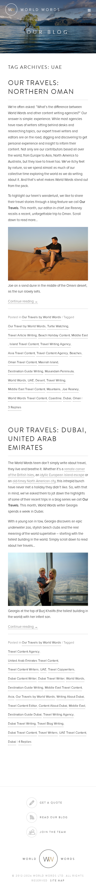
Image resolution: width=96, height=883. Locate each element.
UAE (31, 380)
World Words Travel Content (27, 398)
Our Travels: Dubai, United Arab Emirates (47, 438)
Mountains (54, 389)
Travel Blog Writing (50, 723)
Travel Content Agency (52, 353)
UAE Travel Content (72, 732)
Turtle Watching (57, 326)
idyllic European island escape (62, 475)
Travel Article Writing (22, 335)
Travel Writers (48, 732)
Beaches (76, 353)
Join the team (53, 832)
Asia (11, 696)
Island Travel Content (24, 344)
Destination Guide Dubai (25, 714)
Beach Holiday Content (54, 335)
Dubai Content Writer (22, 678)
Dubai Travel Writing (22, 723)
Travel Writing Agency (55, 344)
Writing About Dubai (70, 696)
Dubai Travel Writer (51, 678)
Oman (77, 398)
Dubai (67, 398)
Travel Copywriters (61, 669)
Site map (57, 880)
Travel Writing (55, 380)
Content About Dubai (53, 706)
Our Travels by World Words (41, 317)
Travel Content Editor (22, 706)
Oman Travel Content (22, 362)
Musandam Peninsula (59, 371)
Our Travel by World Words (27, 326)
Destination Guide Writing (25, 371)
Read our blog (54, 817)
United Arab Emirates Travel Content (33, 660)
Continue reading (23, 301)
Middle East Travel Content (26, 389)
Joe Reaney (70, 389)
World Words (34, 9)
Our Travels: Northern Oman (41, 87)
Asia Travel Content (21, 353)
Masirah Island (48, 362)
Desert (40, 380)
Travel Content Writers (23, 669)
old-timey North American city (34, 481)
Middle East (79, 335)
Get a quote (51, 802)
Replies (14, 407)
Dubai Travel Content (22, 732)
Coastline (55, 398)
